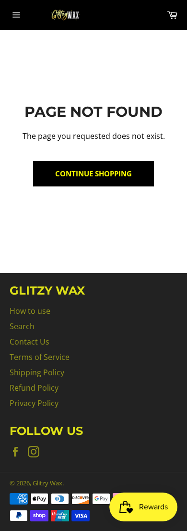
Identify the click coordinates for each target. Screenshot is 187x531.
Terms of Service (40, 357)
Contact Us (29, 341)
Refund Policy (34, 388)
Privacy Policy (34, 403)
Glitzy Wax (47, 483)
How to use (30, 311)
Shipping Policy (37, 372)
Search (22, 326)
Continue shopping (93, 173)
